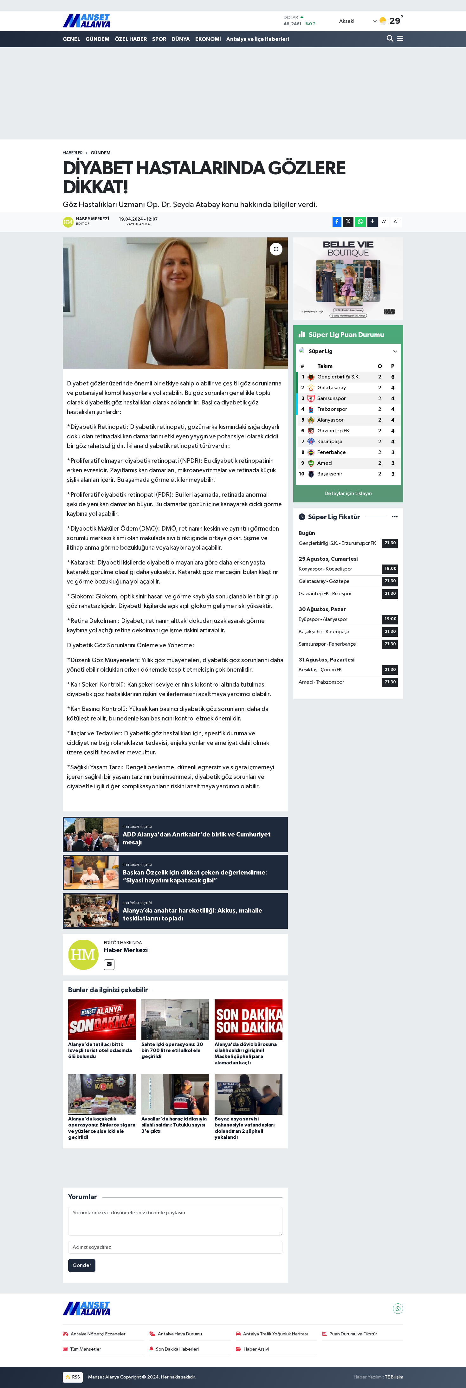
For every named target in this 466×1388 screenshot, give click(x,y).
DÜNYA (181, 39)
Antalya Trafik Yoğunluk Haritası (275, 1334)
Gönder (82, 1265)
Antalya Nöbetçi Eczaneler (98, 1334)
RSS (75, 1377)
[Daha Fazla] (372, 222)
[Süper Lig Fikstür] (395, 517)
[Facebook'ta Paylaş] (337, 222)
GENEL (71, 39)
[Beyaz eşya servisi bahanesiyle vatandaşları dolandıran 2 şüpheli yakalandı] (248, 1094)
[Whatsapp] (398, 1308)
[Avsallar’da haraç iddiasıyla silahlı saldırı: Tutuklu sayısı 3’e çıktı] (175, 1094)
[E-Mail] (109, 964)
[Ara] (391, 39)
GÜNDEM (97, 39)
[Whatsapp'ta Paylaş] (360, 222)
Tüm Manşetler (85, 1349)
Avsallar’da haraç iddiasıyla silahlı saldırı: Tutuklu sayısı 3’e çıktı (174, 1124)
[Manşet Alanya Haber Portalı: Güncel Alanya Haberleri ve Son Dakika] (86, 20)
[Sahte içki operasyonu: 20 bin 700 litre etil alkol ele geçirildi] (175, 1020)
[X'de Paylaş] (348, 222)
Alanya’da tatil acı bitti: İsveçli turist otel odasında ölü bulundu (100, 1050)
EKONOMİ (208, 39)
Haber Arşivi (256, 1349)
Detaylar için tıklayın (348, 493)
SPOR (159, 39)
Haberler (73, 153)
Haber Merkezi (126, 950)
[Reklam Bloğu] (348, 278)
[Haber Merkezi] (83, 954)
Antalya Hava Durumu (180, 1334)
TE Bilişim (394, 1377)
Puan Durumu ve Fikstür (353, 1334)
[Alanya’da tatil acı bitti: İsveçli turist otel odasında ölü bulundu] (102, 1020)
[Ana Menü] (399, 39)
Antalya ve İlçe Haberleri (257, 39)
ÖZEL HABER (131, 39)
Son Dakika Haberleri (177, 1349)
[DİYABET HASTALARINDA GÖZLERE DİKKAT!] (175, 303)
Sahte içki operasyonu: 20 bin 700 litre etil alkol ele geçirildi (172, 1050)
